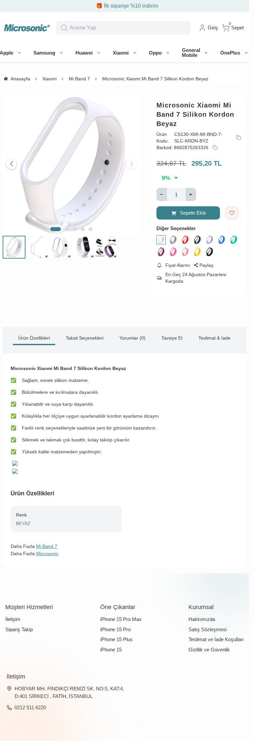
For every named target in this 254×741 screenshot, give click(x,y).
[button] (55, 226)
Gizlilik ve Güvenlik (209, 649)
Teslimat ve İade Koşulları (216, 639)
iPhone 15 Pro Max (121, 619)
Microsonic (47, 553)
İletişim (13, 619)
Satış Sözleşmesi (208, 629)
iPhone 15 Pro (115, 629)
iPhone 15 (111, 649)
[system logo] (27, 28)
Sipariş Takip (19, 629)
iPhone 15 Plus (116, 639)
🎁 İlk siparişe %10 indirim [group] (125, 6)
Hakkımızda (202, 619)
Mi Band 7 (46, 546)
